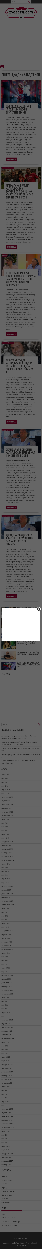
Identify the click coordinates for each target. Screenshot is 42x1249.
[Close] (39, 609)
